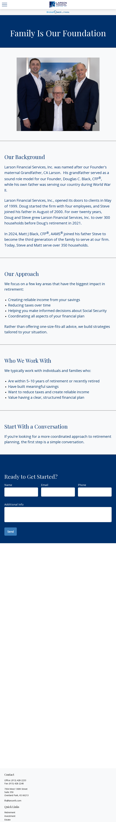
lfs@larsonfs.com (12, 800)
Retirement (9, 812)
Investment (9, 816)
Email (44, 485)
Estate (7, 819)
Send (10, 531)
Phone (82, 485)
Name (8, 485)
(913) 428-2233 (18, 780)
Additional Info (14, 504)
